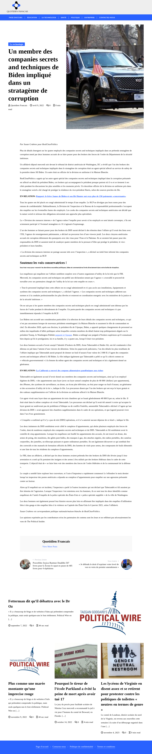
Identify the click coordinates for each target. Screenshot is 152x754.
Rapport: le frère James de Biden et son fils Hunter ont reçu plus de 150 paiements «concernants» (81, 196)
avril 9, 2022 (38, 105)
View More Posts (49, 546)
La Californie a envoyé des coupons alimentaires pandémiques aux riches (69, 370)
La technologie (16, 44)
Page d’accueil (42, 746)
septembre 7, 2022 (19, 625)
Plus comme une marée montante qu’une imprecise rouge (26, 688)
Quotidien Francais (19, 105)
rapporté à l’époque (63, 335)
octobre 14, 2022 (65, 722)
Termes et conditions (106, 746)
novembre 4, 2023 (111, 732)
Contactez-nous (59, 746)
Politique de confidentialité (81, 746)
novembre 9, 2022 (18, 717)
